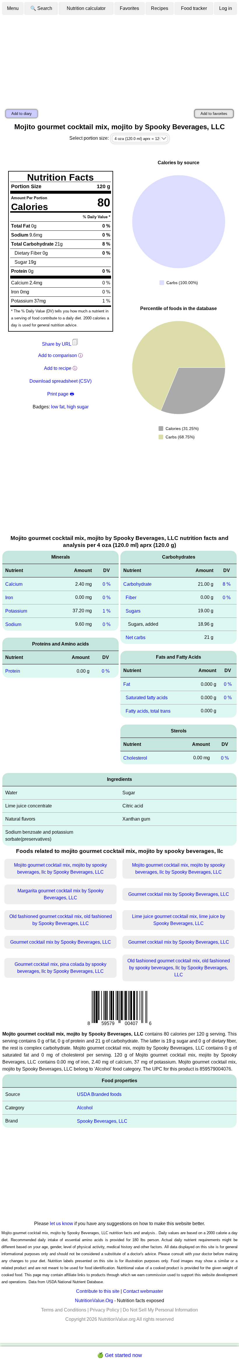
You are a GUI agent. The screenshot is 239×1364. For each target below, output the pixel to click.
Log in (225, 8)
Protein (12, 671)
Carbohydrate (137, 584)
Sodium (13, 624)
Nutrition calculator (86, 8)
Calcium (13, 584)
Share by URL (57, 344)
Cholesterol (135, 757)
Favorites (129, 8)
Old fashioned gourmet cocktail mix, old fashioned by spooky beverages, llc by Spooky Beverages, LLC (178, 967)
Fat (126, 684)
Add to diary (21, 113)
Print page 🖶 (60, 393)
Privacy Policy (104, 1309)
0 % (106, 584)
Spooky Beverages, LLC (102, 1121)
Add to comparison (57, 355)
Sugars (133, 610)
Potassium (16, 610)
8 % (227, 584)
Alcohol (85, 1107)
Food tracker (194, 8)
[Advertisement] (119, 59)
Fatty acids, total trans (148, 711)
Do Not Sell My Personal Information (160, 1309)
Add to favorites (214, 113)
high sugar (78, 406)
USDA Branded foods (99, 1094)
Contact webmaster (143, 1291)
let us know (61, 1223)
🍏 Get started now (119, 1355)
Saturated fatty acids (147, 697)
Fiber (131, 597)
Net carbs (135, 637)
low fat (57, 406)
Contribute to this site (97, 1291)
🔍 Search (41, 8)
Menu (13, 8)
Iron (9, 597)
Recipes (159, 8)
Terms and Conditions (63, 1309)
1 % (106, 610)
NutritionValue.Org (94, 1300)
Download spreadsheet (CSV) (60, 381)
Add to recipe (57, 368)
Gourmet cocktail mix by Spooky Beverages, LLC (178, 894)
